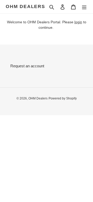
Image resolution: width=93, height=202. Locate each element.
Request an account (27, 66)
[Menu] (84, 6)
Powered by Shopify (63, 98)
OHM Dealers (25, 6)
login (78, 22)
